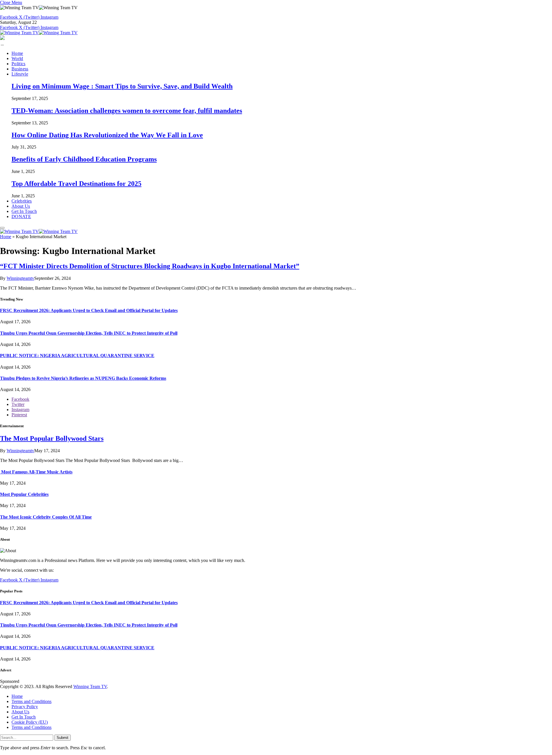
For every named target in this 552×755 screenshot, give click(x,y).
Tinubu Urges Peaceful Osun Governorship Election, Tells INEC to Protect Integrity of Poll (88, 333)
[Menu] (2, 45)
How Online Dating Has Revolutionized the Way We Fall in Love (107, 135)
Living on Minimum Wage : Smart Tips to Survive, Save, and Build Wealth (122, 86)
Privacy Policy (25, 706)
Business (20, 68)
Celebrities (22, 201)
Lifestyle (20, 74)
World (17, 58)
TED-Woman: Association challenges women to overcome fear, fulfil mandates (127, 110)
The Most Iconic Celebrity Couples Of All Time (46, 517)
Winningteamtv (20, 278)
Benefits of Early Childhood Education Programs (84, 159)
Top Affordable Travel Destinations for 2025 (76, 183)
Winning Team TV (90, 686)
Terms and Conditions (31, 701)
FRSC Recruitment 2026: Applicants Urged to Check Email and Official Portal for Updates (89, 310)
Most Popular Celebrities (24, 494)
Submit (62, 737)
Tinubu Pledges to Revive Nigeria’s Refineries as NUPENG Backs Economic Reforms (83, 378)
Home (17, 53)
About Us (21, 206)
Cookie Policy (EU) (30, 722)
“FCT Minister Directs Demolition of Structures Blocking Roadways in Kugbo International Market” (149, 266)
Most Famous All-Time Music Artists (36, 471)
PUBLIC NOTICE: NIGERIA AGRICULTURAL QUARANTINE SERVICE (77, 355)
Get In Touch (24, 211)
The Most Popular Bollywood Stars (51, 438)
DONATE (21, 216)
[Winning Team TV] (39, 32)
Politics (19, 63)
